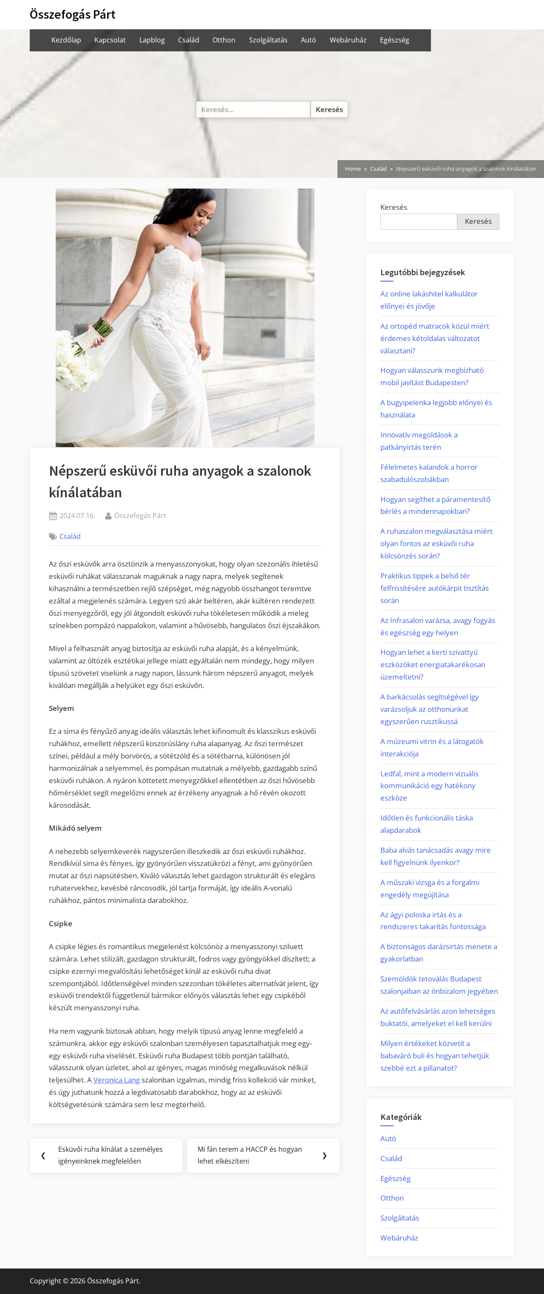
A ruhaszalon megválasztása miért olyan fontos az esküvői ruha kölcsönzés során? (436, 543)
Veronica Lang (117, 1080)
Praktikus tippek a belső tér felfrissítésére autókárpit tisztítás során (434, 588)
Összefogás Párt (73, 14)
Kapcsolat (110, 40)
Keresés (393, 207)
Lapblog (152, 40)
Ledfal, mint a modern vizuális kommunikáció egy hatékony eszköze (429, 786)
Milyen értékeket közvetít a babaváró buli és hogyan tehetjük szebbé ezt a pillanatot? (434, 1055)
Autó (308, 40)
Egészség (394, 40)
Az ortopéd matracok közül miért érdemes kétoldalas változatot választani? (434, 338)
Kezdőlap (66, 40)
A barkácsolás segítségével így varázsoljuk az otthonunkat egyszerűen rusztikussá (429, 709)
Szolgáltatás (268, 40)
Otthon (223, 40)
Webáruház (348, 40)
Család (188, 40)
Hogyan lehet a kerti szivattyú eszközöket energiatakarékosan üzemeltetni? (432, 664)
